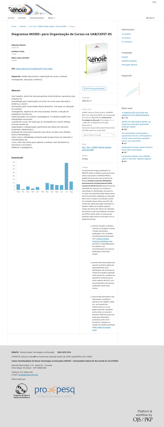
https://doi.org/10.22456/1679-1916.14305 (34, 68)
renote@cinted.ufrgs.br (28, 375)
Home (14, 26)
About (51, 18)
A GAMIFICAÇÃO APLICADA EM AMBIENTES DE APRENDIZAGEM (135, 113)
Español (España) (129, 61)
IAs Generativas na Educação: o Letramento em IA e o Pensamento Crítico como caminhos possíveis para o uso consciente (136, 137)
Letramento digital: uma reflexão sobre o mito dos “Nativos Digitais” (137, 157)
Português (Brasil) (129, 64)
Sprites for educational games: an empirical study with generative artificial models (136, 124)
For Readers (126, 34)
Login (154, 2)
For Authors (126, 38)
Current (11, 18)
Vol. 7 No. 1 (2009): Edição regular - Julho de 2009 (47, 26)
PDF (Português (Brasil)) (95, 88)
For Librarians (127, 42)
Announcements (37, 18)
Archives (22, 18)
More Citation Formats (92, 135)
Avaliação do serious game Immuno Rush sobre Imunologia (137, 148)
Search (151, 18)
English (125, 57)
